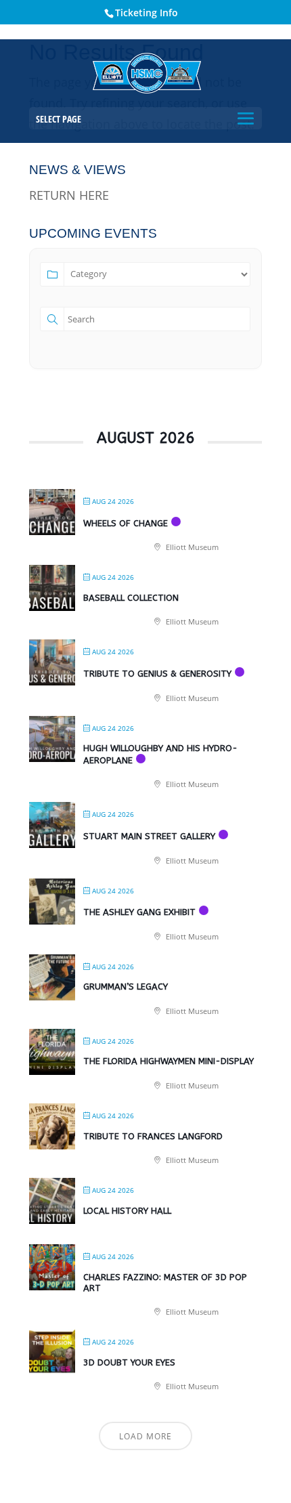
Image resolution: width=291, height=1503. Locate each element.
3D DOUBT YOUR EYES (129, 1362)
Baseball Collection (131, 598)
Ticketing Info (146, 12)
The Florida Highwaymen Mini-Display (168, 1061)
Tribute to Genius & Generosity (157, 674)
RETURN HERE (69, 195)
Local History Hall (127, 1211)
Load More (145, 1436)
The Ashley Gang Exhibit (139, 912)
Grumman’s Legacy (125, 986)
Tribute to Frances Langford (153, 1136)
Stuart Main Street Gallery (149, 836)
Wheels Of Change (125, 523)
